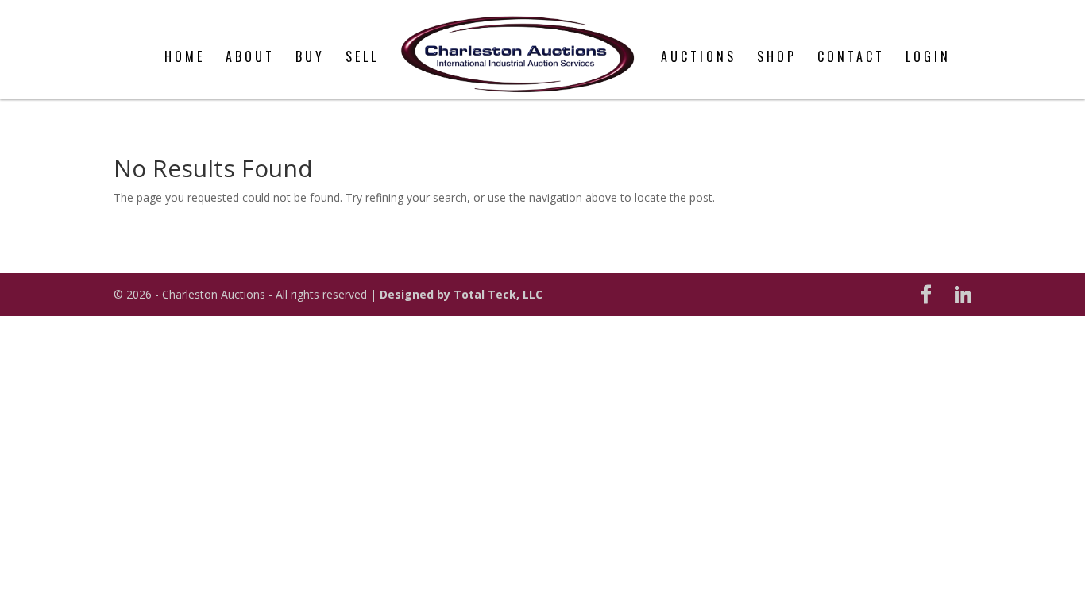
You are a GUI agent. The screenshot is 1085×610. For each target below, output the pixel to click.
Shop (777, 58)
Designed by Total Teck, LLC (461, 294)
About (250, 58)
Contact (851, 58)
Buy (310, 58)
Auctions (698, 58)
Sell (362, 58)
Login (928, 58)
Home (184, 58)
